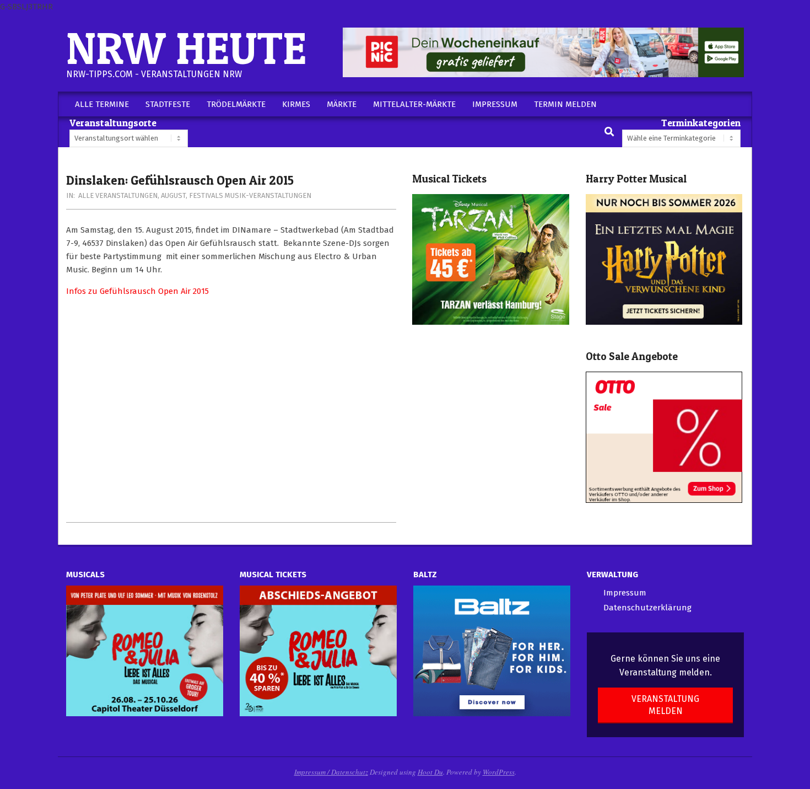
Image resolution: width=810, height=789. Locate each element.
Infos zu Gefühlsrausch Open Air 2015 (137, 291)
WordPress (499, 772)
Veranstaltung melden (665, 705)
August (173, 195)
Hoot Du (430, 772)
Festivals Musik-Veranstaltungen (250, 195)
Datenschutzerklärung (647, 608)
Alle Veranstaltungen (118, 195)
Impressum (624, 593)
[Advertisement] (231, 409)
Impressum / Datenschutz (331, 772)
